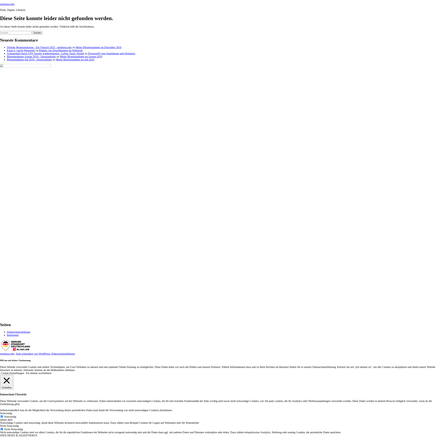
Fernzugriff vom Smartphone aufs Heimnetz (111, 53)
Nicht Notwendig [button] (9, 425)
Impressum (13, 335)
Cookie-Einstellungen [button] (12, 373)
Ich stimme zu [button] (33, 373)
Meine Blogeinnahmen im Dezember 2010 (98, 47)
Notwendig (10, 416)
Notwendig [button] (6, 413)
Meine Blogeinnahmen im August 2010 (81, 56)
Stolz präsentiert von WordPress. (33, 353)
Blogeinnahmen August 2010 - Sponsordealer (31, 56)
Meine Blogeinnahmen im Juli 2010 (75, 59)
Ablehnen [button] (46, 373)
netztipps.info (7, 4)
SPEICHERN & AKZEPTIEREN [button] (18, 435)
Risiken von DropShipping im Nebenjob (61, 50)
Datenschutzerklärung (18, 332)
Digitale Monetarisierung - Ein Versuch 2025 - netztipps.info (39, 47)
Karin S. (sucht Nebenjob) (21, 50)
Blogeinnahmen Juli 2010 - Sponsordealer (29, 59)
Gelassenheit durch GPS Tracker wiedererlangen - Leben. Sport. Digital (45, 53)
